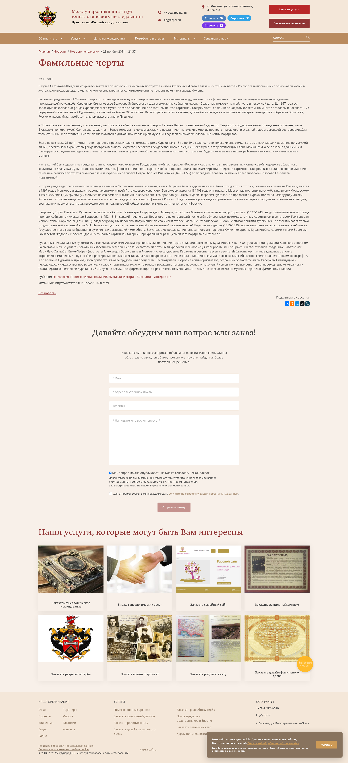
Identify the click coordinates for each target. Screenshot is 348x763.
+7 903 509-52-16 (175, 12)
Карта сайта (148, 749)
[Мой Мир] (297, 303)
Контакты (69, 729)
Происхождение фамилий (88, 277)
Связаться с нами (216, 38)
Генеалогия (61, 277)
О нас (42, 710)
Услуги (75, 38)
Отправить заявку (174, 507)
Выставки (115, 277)
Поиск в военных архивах (140, 674)
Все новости (47, 293)
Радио (42, 736)
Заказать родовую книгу (208, 674)
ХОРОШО (327, 745)
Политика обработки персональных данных (65, 745)
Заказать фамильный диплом (277, 604)
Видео (42, 729)
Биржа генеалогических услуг (140, 604)
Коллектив (45, 723)
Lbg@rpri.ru (172, 19)
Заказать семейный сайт (208, 604)
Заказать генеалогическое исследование (71, 604)
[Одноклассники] (292, 303)
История (129, 277)
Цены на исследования (110, 38)
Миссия (68, 716)
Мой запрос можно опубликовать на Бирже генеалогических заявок (160, 473)
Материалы (182, 38)
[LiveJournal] (307, 303)
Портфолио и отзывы (150, 38)
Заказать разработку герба (71, 674)
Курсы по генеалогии (192, 734)
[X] (302, 303)
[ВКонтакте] (287, 303)
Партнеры (70, 710)
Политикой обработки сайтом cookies (273, 743)
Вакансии (69, 723)
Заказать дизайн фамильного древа (277, 674)
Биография (144, 277)
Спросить (211, 18)
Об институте (47, 38)
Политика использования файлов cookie (63, 749)
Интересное (162, 277)
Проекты (44, 716)
